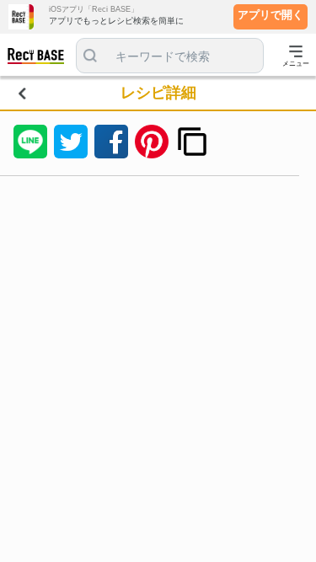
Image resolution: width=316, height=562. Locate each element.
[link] (41, 58)
